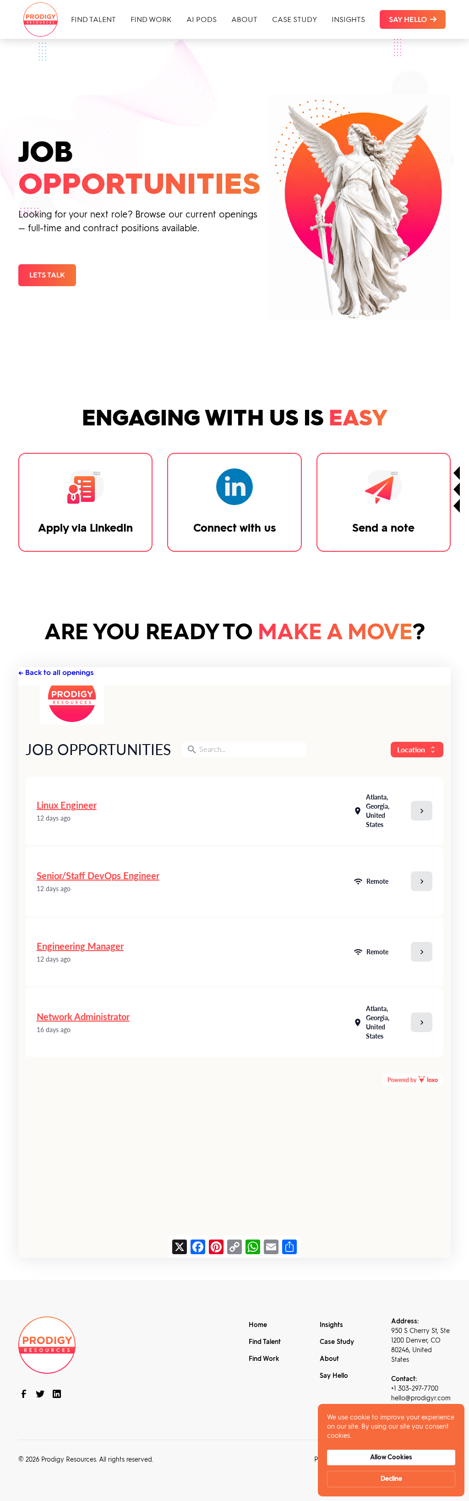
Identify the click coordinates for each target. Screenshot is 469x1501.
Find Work (151, 19)
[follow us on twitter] (40, 1393)
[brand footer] (47, 1344)
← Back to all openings (55, 672)
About (244, 19)
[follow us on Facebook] (23, 1393)
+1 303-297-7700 (414, 1388)
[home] (40, 19)
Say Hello (334, 1376)
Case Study (337, 1342)
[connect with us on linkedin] (56, 1393)
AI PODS (201, 19)
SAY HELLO (412, 19)
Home (258, 1325)
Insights (348, 19)
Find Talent (93, 19)
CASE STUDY (294, 19)
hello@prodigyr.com (421, 1398)
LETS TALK (47, 275)
